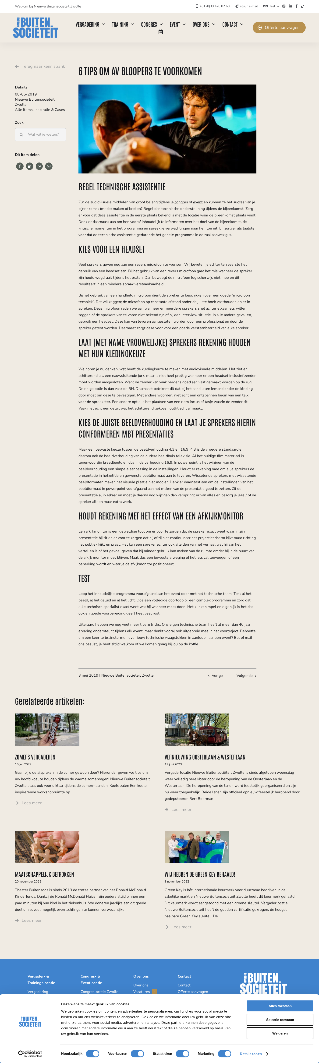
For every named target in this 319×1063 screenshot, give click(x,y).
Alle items (24, 109)
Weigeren (280, 1033)
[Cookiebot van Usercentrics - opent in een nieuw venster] (30, 1053)
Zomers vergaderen (35, 756)
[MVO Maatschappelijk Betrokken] (47, 832)
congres (181, 202)
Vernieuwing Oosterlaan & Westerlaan (205, 756)
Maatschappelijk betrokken (44, 873)
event (198, 202)
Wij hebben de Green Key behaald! (200, 873)
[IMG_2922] (47, 715)
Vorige (217, 675)
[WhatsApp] (39, 166)
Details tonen (251, 1054)
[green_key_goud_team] (197, 832)
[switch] (137, 1053)
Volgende (245, 675)
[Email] (49, 166)
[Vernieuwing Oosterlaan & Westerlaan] (197, 715)
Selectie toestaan (280, 1020)
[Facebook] (20, 166)
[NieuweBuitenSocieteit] (35, 19)
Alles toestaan (280, 1006)
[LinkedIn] (30, 166)
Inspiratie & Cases (50, 109)
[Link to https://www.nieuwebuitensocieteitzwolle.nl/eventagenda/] (161, 32)
